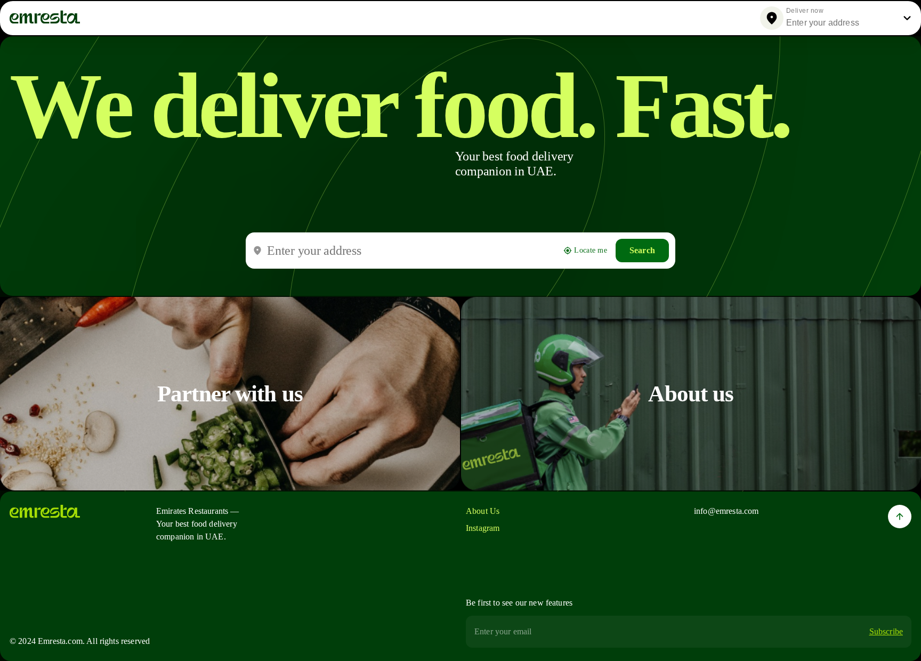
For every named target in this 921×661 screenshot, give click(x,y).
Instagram (482, 528)
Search (642, 250)
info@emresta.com (726, 510)
